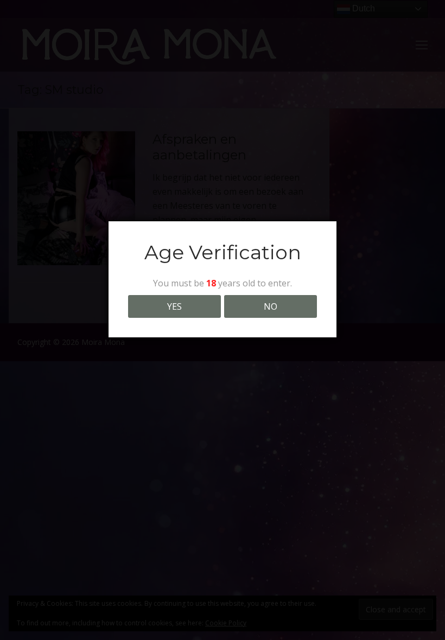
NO (270, 306)
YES (174, 306)
